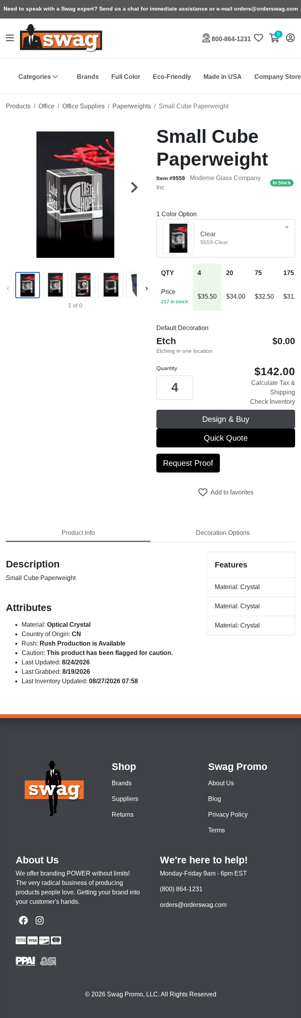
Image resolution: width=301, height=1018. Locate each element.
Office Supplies (83, 106)
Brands (88, 76)
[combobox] (225, 238)
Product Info (78, 532)
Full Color (125, 76)
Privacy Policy (228, 814)
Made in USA (222, 76)
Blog (214, 798)
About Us (221, 783)
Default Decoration (182, 328)
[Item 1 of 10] (75, 285)
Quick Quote (226, 438)
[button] (13, 38)
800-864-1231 (230, 39)
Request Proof (188, 463)
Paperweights (131, 106)
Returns (123, 814)
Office (46, 106)
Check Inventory (272, 401)
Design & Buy (225, 419)
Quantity (166, 368)
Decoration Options (223, 532)
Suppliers (125, 798)
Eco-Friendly (172, 76)
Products (18, 106)
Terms (216, 830)
